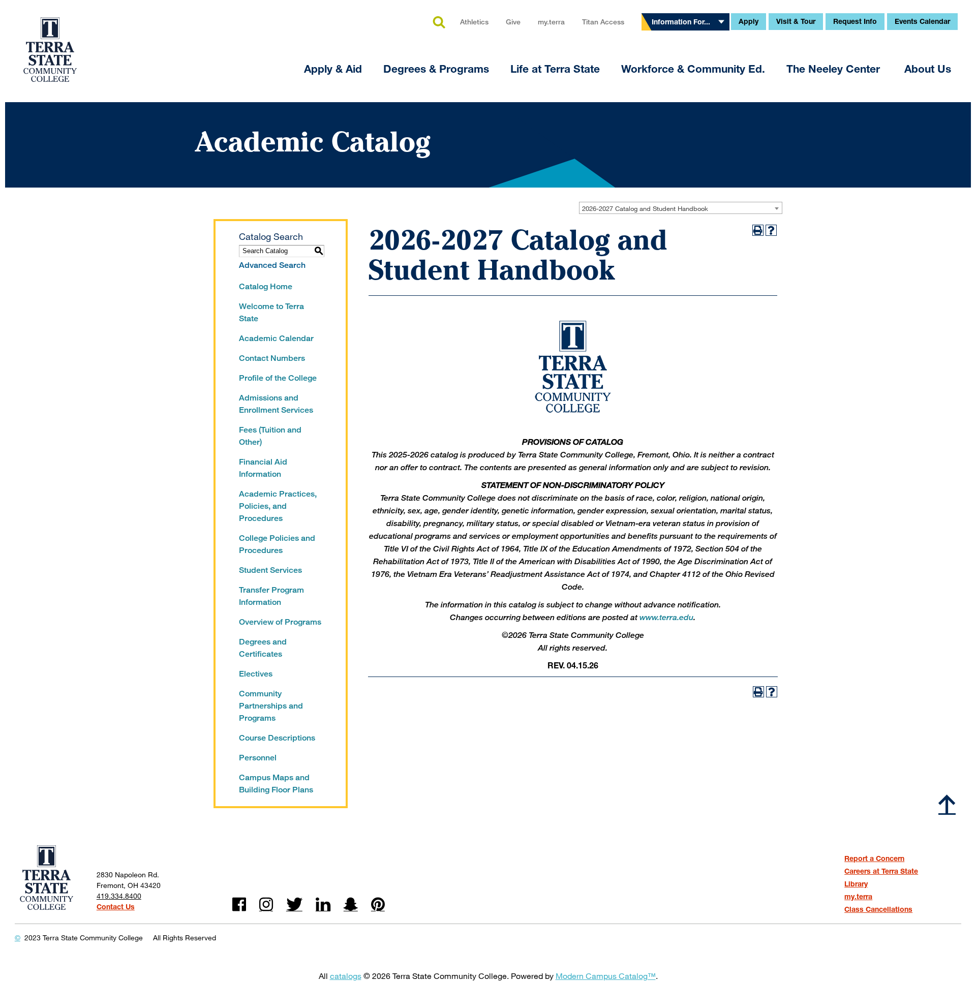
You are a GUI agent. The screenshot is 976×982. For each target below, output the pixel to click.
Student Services (270, 570)
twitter (294, 904)
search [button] (438, 22)
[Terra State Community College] (50, 43)
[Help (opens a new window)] (771, 230)
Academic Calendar (276, 338)
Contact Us (116, 906)
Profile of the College (278, 378)
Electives (255, 674)
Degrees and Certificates (263, 648)
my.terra (551, 21)
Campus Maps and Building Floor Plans (276, 783)
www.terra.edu (666, 617)
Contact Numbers (272, 358)
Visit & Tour (795, 21)
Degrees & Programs (436, 69)
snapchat (351, 904)
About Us (927, 69)
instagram (266, 904)
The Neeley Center (834, 69)
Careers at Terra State (881, 871)
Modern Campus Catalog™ (606, 975)
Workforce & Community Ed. (693, 69)
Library (856, 883)
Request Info (855, 21)
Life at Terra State (555, 69)
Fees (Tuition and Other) (270, 436)
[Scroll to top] (947, 804)
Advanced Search (272, 265)
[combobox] (680, 208)
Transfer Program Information (271, 596)
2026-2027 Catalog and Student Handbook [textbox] (645, 208)
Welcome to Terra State (271, 312)
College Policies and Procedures (277, 544)
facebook (239, 904)
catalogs (345, 975)
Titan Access (603, 21)
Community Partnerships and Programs (271, 706)
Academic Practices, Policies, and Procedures (278, 506)
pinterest (378, 904)
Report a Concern (874, 858)
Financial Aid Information (263, 468)
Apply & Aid (333, 69)
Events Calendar (922, 21)
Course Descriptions (277, 738)
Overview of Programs (280, 622)
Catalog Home (265, 286)
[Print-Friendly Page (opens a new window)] (758, 230)
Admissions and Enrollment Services (276, 404)
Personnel (258, 757)
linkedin (323, 904)
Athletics (474, 21)
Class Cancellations (878, 909)
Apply (748, 21)
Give (513, 21)
